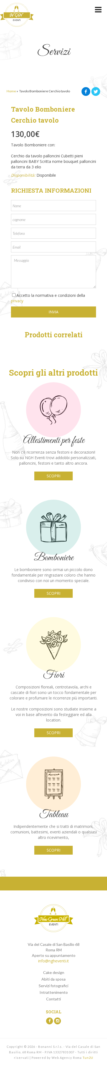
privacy (17, 300)
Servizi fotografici (53, 985)
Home (11, 91)
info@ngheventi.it (53, 960)
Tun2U (88, 1057)
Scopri (53, 475)
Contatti (53, 999)
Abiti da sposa (53, 979)
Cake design (53, 972)
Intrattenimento (54, 992)
